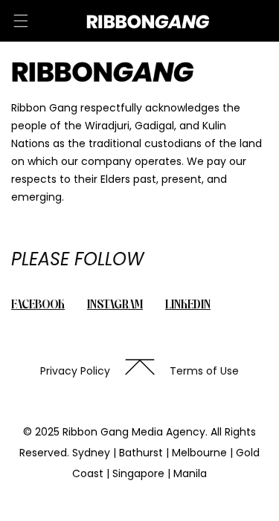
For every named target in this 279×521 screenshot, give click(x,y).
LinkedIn (188, 305)
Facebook (38, 305)
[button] (21, 21)
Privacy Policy (75, 370)
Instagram (115, 305)
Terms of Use (204, 370)
